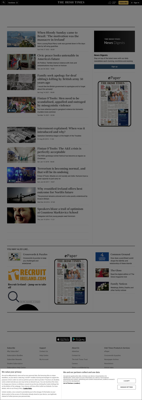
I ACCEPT (127, 381)
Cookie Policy (27, 388)
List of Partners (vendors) (71, 383)
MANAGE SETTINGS (126, 387)
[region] (71, 384)
